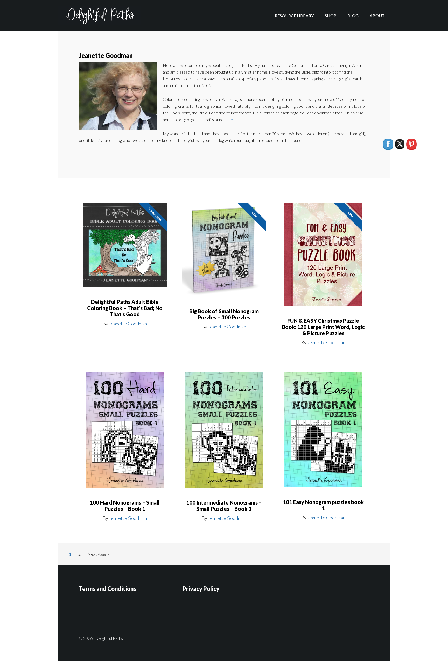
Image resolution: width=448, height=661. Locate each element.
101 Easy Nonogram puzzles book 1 (323, 505)
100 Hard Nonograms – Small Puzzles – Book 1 (125, 505)
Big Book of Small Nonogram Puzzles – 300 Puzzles (224, 314)
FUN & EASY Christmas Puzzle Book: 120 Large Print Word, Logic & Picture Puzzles (323, 327)
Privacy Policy (201, 588)
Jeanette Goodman (128, 323)
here (231, 119)
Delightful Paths (99, 15)
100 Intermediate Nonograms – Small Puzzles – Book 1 (224, 505)
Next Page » (98, 555)
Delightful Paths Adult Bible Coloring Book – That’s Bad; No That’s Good (125, 308)
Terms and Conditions (107, 588)
